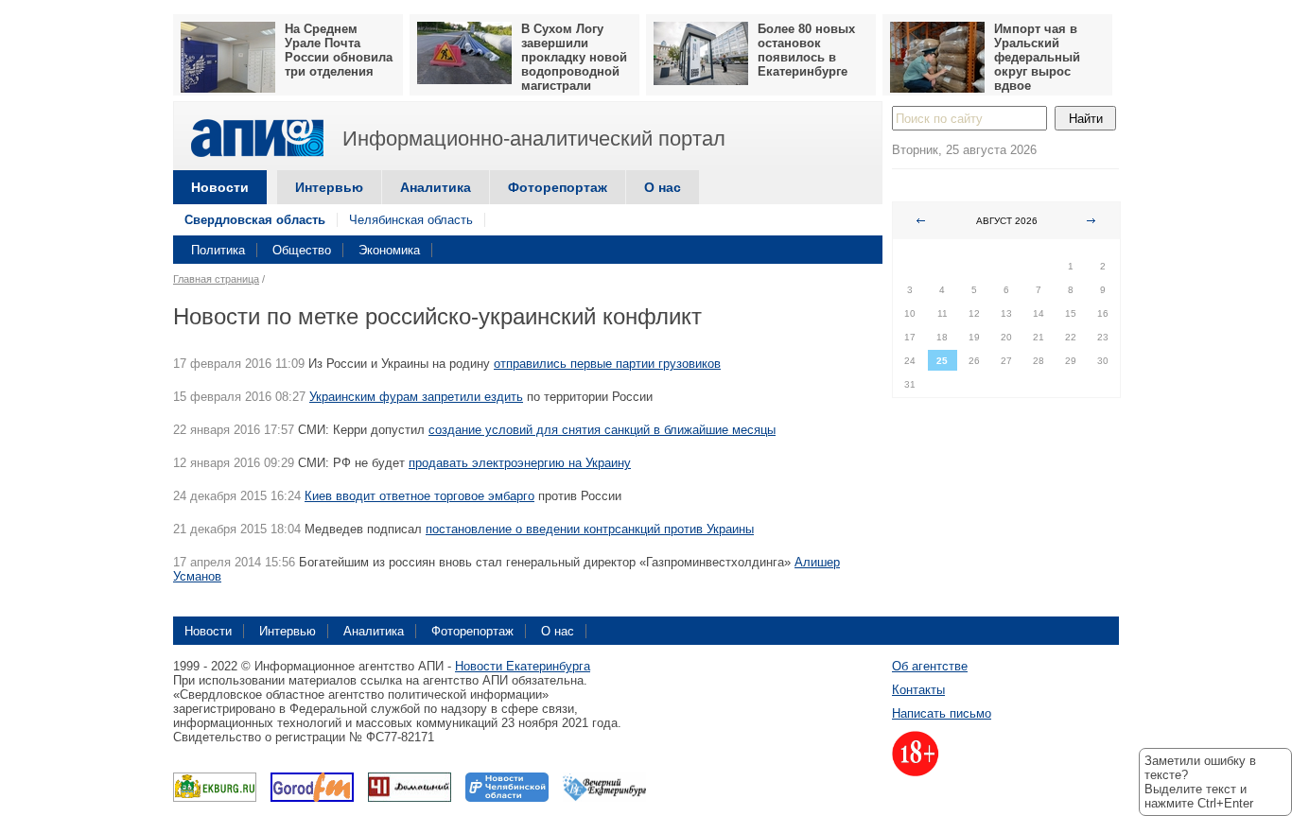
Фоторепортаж (557, 187)
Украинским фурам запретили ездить (416, 397)
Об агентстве (930, 666)
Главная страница (216, 279)
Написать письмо (941, 713)
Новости (220, 187)
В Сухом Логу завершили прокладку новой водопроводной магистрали (574, 57)
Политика (218, 250)
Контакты (918, 690)
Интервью (329, 187)
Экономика (389, 250)
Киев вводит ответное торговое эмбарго (419, 496)
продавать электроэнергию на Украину (520, 463)
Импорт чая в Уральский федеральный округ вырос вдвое (1037, 57)
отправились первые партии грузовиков (607, 363)
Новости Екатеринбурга (522, 666)
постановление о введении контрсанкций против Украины (590, 529)
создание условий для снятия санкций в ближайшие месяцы (602, 430)
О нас (662, 187)
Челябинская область (411, 220)
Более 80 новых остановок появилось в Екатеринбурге (806, 50)
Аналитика (435, 187)
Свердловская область (254, 220)
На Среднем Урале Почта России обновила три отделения (339, 50)
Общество (301, 250)
